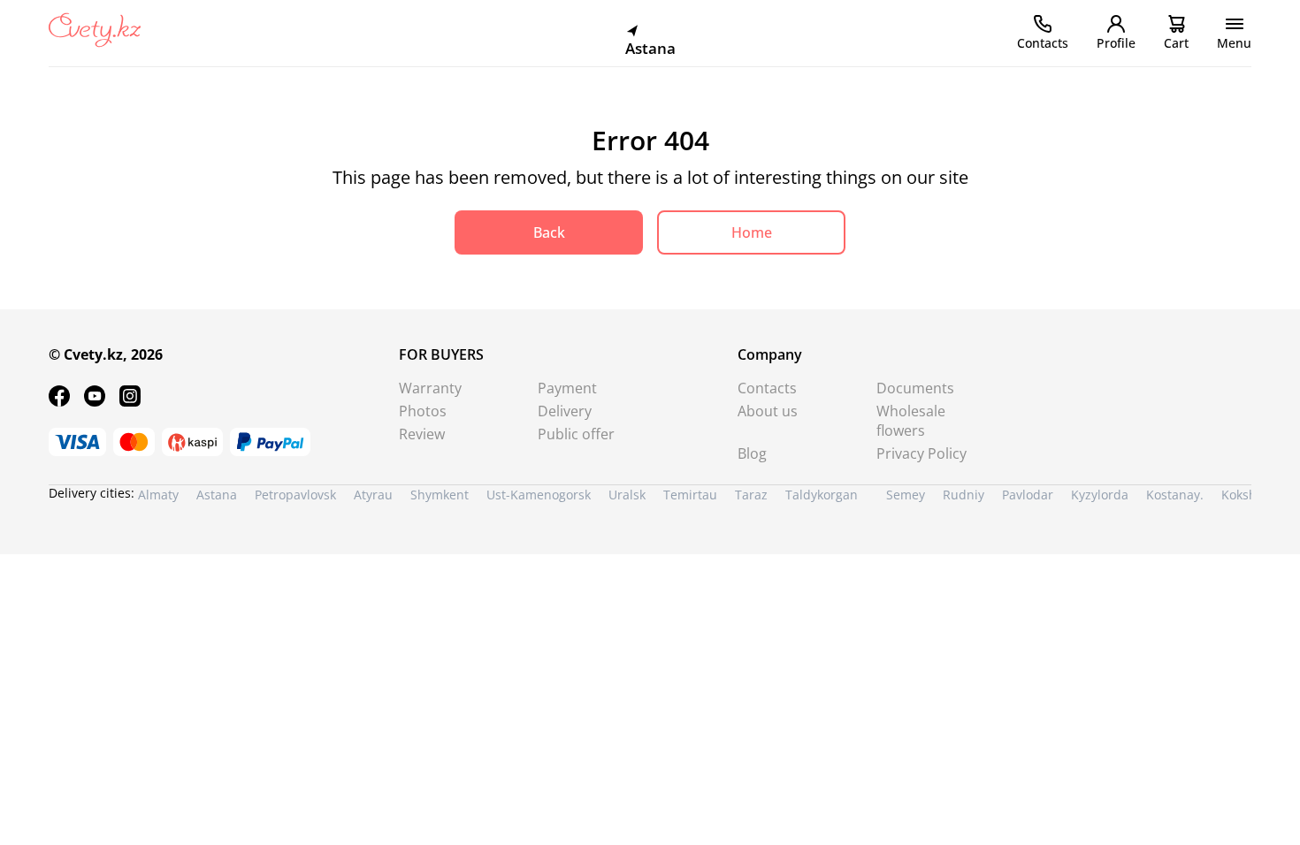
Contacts (767, 388)
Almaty (158, 494)
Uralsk (627, 494)
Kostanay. (1175, 494)
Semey (905, 494)
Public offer (576, 434)
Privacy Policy (921, 453)
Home (751, 232)
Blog (752, 453)
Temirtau (690, 494)
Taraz (751, 494)
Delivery (565, 411)
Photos (423, 411)
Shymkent (439, 494)
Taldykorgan (821, 494)
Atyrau (373, 494)
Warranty (430, 388)
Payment (567, 388)
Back (549, 232)
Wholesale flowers (910, 420)
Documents (915, 388)
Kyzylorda (1099, 494)
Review (422, 434)
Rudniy (963, 494)
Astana (216, 494)
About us (768, 411)
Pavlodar (1027, 494)
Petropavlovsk (295, 494)
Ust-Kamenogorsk (538, 494)
